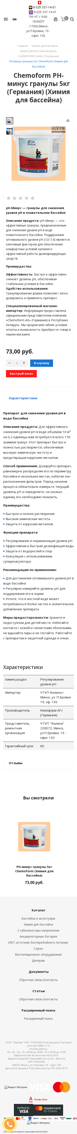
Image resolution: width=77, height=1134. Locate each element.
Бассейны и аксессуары (38, 918)
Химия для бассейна (38, 924)
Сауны (38, 948)
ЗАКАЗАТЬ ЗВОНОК (11, 1124)
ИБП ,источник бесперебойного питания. (38, 942)
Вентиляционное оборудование (38, 954)
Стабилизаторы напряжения (38, 930)
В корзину (41, 363)
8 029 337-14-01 (44, 7)
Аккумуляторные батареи (38, 936)
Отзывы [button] (15, 763)
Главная (23, 46)
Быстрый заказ (21, 373)
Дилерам (38, 960)
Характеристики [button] (23, 398)
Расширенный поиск (38, 1018)
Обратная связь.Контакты (38, 980)
